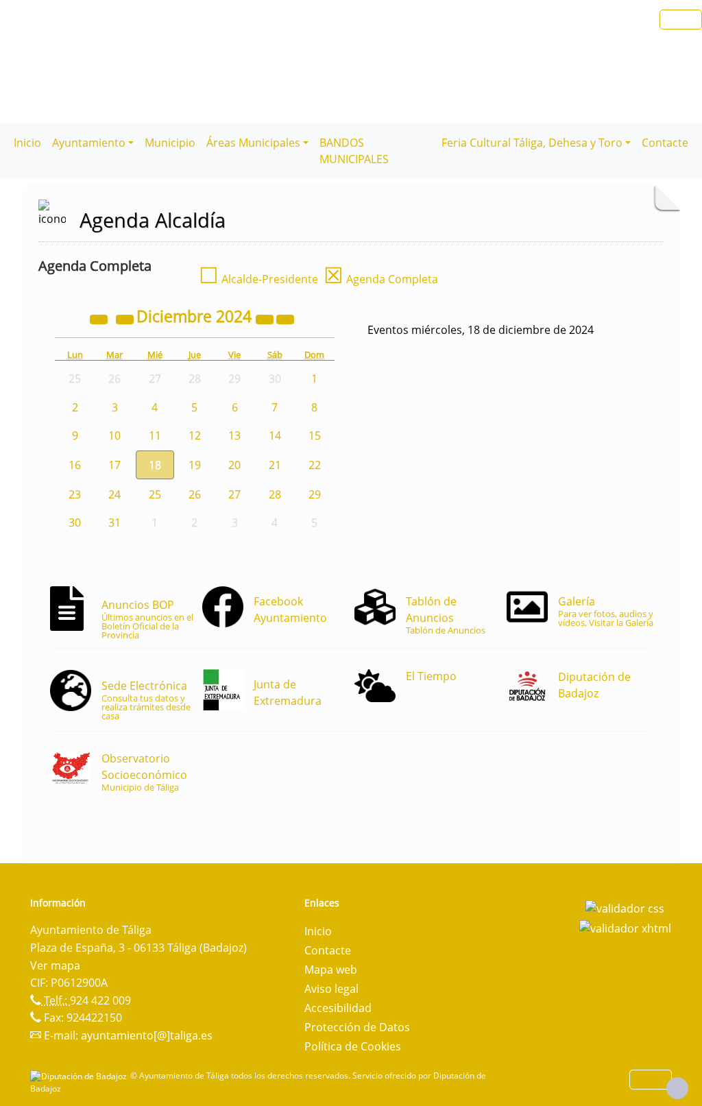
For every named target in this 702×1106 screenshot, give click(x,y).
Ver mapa (55, 965)
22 (314, 464)
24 (114, 494)
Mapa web (330, 969)
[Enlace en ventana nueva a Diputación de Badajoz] (80, 1075)
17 (114, 464)
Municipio (170, 142)
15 (314, 435)
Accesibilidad (338, 1007)
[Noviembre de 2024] (126, 318)
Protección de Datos (357, 1027)
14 (275, 435)
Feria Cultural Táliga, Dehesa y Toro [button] (531, 142)
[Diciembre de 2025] (266, 318)
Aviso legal (331, 988)
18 (155, 464)
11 (155, 435)
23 (75, 494)
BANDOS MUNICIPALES (354, 151)
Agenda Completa (381, 279)
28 (275, 494)
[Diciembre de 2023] (100, 318)
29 (314, 494)
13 (234, 435)
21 (275, 464)
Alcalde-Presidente (258, 279)
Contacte (665, 142)
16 (75, 464)
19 (195, 464)
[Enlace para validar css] (624, 907)
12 (195, 435)
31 (114, 522)
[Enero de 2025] (285, 318)
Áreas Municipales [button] (253, 142)
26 (195, 494)
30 (75, 522)
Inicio (27, 142)
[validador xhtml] (625, 927)
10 (114, 435)
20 (234, 464)
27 (234, 494)
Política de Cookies (352, 1046)
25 (155, 494)
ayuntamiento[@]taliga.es (147, 1035)
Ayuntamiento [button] (88, 142)
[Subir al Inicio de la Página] (677, 1088)
